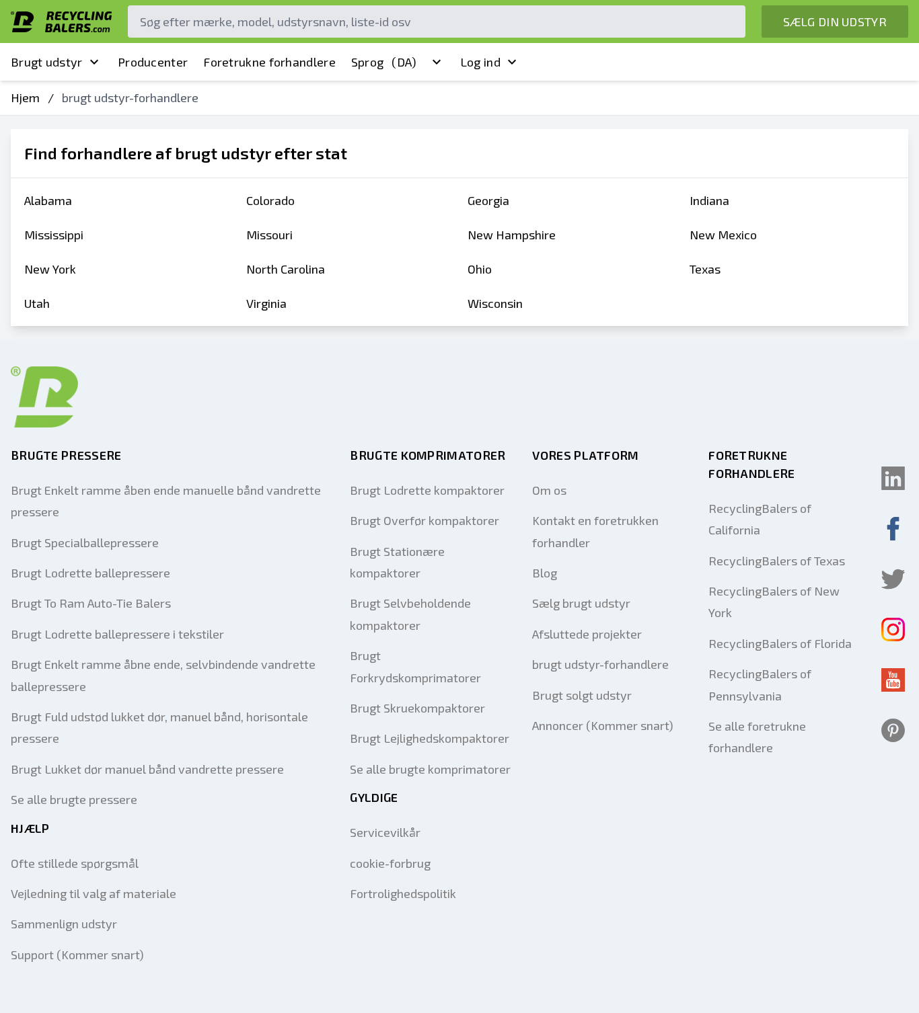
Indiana (709, 200)
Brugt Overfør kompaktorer (424, 520)
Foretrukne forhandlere (269, 61)
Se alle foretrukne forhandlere (757, 737)
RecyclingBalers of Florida (780, 643)
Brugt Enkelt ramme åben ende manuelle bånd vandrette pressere (166, 501)
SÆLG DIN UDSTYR (835, 21)
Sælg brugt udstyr (581, 603)
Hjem (25, 97)
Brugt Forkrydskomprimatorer (415, 666)
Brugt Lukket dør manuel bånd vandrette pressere (147, 769)
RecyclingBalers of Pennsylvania (759, 684)
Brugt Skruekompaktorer (417, 707)
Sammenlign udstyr (64, 923)
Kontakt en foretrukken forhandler (595, 531)
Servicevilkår (385, 832)
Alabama (48, 200)
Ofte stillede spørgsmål (75, 863)
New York (50, 268)
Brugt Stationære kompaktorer (397, 562)
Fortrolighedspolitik (403, 893)
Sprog (384, 61)
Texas (705, 268)
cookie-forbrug (390, 863)
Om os (549, 490)
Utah (37, 303)
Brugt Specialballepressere (85, 542)
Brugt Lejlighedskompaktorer (429, 738)
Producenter (153, 61)
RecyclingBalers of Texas (776, 560)
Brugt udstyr (47, 61)
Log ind (480, 61)
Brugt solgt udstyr (582, 695)
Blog (544, 572)
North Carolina (285, 268)
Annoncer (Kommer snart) (602, 725)
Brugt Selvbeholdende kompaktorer (410, 614)
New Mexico (723, 234)
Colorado (270, 200)
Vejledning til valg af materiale (93, 893)
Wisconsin (495, 303)
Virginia (266, 303)
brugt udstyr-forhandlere (600, 664)
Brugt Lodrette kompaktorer (427, 490)
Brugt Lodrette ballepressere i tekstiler (117, 633)
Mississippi (53, 234)
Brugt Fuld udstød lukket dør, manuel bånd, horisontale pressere (159, 727)
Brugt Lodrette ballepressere (90, 572)
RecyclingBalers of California (759, 519)
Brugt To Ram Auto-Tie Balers (91, 603)
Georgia (488, 200)
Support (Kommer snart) (77, 954)
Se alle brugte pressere (74, 799)
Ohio (480, 268)
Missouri (269, 234)
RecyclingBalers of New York (774, 601)
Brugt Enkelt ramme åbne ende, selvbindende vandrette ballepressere (163, 675)
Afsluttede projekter (587, 633)
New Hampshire (512, 234)
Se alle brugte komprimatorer (430, 769)
